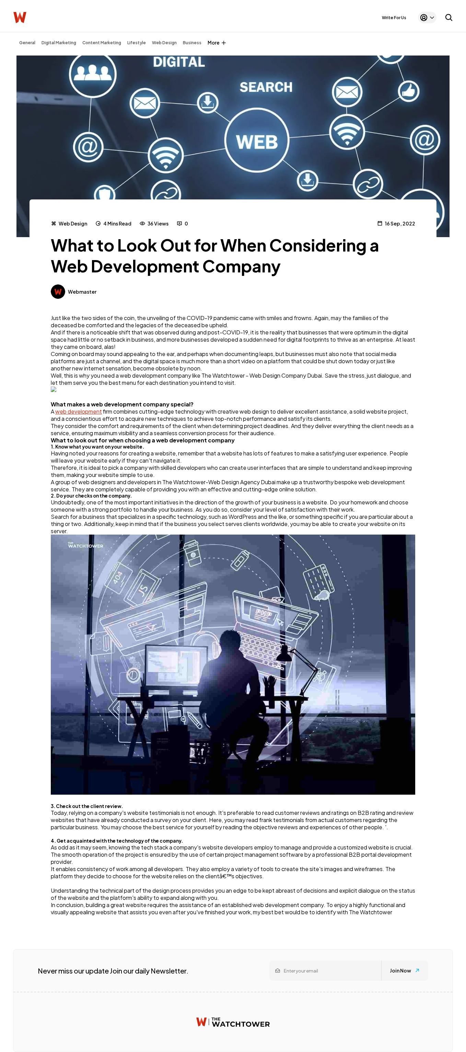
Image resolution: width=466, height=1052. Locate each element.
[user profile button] (427, 17)
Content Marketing (101, 42)
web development (78, 411)
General (27, 42)
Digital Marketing (59, 42)
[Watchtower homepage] (233, 1022)
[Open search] (449, 17)
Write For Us (394, 17)
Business (192, 42)
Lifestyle (136, 42)
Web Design (164, 42)
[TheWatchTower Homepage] (20, 18)
